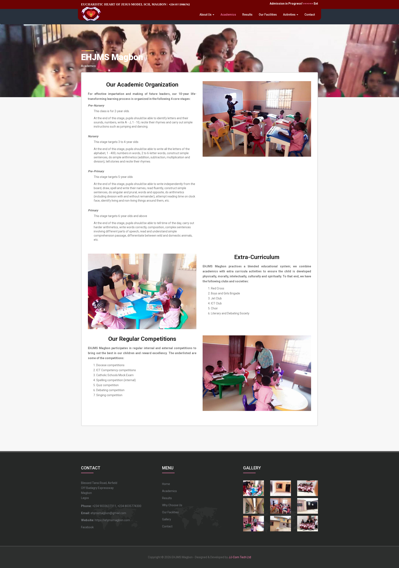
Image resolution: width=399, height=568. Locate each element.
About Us (206, 14)
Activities (289, 14)
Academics (228, 14)
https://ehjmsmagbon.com (105, 520)
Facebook (87, 527)
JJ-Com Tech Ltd (240, 557)
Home (166, 484)
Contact (309, 14)
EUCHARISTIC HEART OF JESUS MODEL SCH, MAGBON (123, 4)
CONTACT (90, 467)
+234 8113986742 (179, 4)
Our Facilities (268, 14)
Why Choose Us (172, 505)
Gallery (166, 519)
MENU (168, 467)
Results (247, 14)
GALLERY (252, 467)
